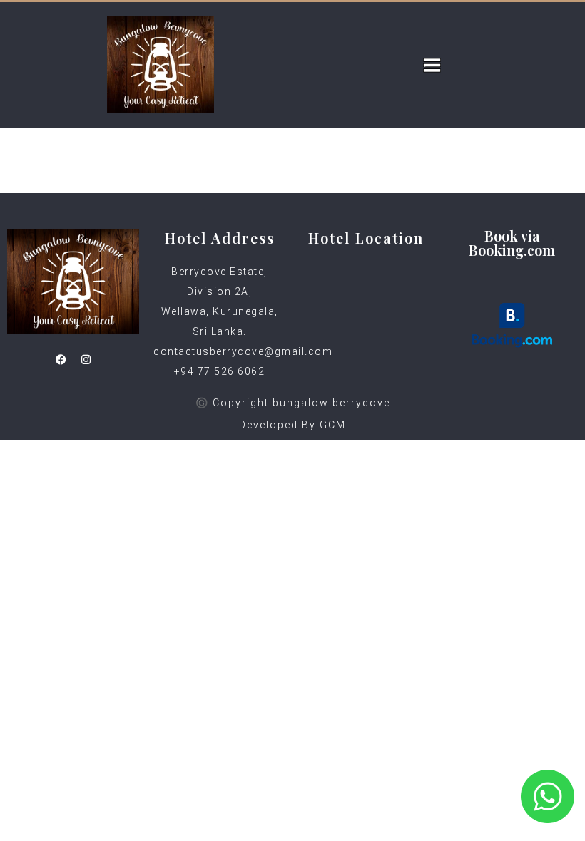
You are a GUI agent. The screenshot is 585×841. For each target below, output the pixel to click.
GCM (333, 424)
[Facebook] (60, 359)
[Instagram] (85, 359)
